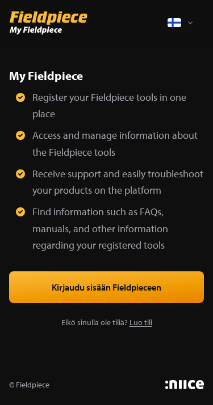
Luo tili (141, 322)
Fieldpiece (32, 385)
